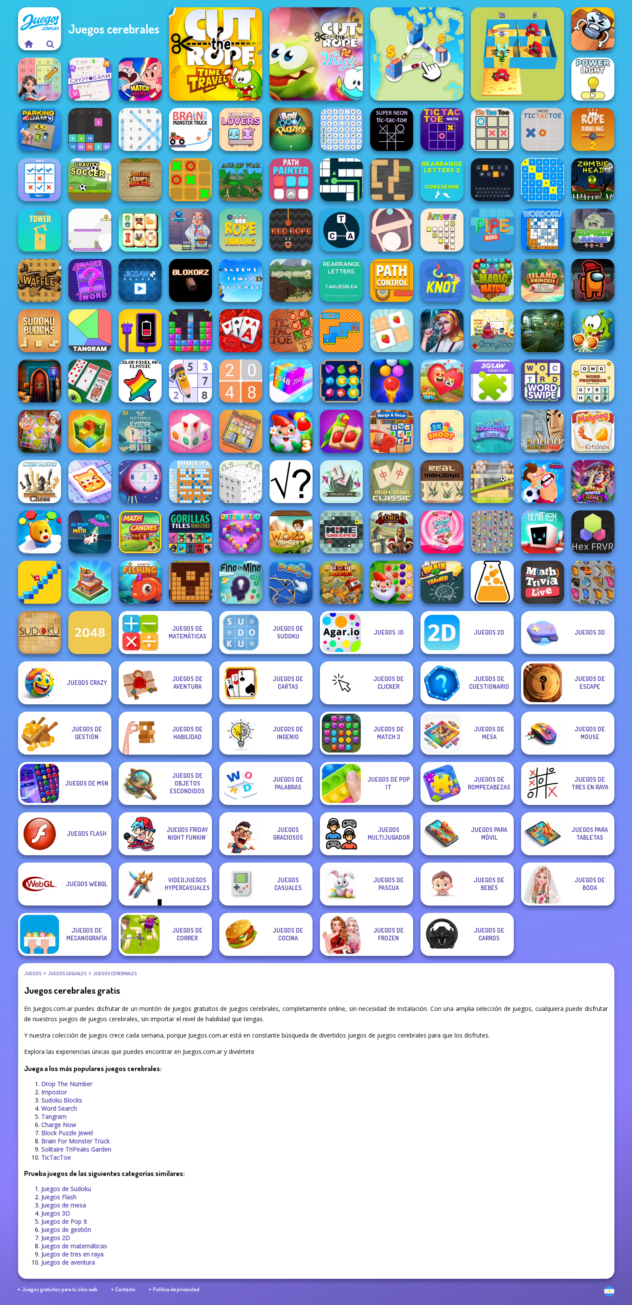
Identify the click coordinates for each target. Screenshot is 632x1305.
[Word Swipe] (542, 380)
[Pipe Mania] (492, 230)
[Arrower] (441, 230)
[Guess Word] (492, 179)
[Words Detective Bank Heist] (542, 431)
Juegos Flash (59, 1197)
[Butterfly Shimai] (492, 431)
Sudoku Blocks (61, 1100)
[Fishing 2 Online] (140, 582)
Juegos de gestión (66, 1229)
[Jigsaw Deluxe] (140, 280)
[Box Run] (89, 431)
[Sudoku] (39, 632)
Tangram (54, 1116)
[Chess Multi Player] (39, 481)
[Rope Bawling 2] (592, 129)
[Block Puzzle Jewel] (190, 330)
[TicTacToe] (291, 330)
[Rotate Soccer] (492, 481)
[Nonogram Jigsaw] (89, 481)
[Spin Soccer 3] (89, 230)
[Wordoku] (542, 230)
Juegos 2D (55, 1238)
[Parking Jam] (39, 129)
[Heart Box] (542, 531)
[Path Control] (391, 280)
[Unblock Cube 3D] (240, 481)
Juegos (32, 973)
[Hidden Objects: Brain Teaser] (441, 330)
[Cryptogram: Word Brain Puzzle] (89, 79)
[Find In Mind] (240, 582)
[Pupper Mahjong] (140, 230)
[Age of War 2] (291, 280)
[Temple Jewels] (341, 380)
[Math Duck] (341, 330)
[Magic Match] (492, 280)
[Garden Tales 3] (291, 431)
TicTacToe (56, 1157)
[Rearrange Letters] (341, 280)
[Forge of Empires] (391, 531)
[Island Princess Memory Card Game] (542, 280)
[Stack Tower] (39, 230)
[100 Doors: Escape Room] (39, 380)
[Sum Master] (39, 79)
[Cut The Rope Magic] (316, 54)
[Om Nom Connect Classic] (592, 330)
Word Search (59, 1108)
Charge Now (58, 1125)
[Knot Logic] (441, 280)
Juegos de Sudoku (66, 1189)
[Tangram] (89, 330)
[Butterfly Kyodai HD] (140, 431)
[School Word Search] (542, 179)
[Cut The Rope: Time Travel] (215, 54)
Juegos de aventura (68, 1262)
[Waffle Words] (39, 280)
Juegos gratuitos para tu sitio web (60, 1289)
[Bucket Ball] (391, 230)
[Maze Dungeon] (341, 179)
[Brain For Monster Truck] (190, 129)
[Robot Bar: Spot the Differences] (542, 330)
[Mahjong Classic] (391, 481)
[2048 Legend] (240, 380)
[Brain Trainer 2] (441, 582)
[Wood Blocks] (190, 582)
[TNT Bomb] (341, 582)
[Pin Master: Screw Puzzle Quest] (592, 28)
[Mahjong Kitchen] (592, 431)
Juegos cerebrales (115, 973)
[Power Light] (592, 79)
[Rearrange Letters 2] (441, 179)
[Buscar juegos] (50, 43)
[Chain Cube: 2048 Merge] (291, 380)
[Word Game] (341, 230)
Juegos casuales (67, 973)
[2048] (89, 632)
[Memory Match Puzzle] (391, 330)
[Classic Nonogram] (190, 481)
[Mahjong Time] (341, 481)
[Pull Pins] (291, 582)
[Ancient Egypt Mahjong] (140, 179)
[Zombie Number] (592, 230)
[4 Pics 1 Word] (89, 280)
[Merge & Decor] (391, 431)
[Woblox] (391, 179)
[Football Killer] (542, 481)
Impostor (54, 1092)
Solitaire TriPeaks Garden (76, 1149)
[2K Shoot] (441, 431)
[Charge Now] (140, 330)
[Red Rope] (291, 230)
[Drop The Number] (89, 129)
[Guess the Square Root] (291, 481)
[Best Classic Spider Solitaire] (89, 380)
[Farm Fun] (441, 380)
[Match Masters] (140, 79)
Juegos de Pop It (64, 1221)
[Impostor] (592, 280)
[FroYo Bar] (441, 531)
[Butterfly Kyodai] (592, 582)
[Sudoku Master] (190, 380)
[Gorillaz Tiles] (190, 531)
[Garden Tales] (391, 582)
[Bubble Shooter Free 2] (391, 380)
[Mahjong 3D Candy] (190, 431)
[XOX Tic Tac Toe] (190, 179)
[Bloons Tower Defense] (240, 280)
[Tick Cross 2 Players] (39, 179)
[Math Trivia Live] (542, 582)
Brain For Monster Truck (75, 1141)
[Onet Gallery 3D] (240, 531)
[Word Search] (140, 129)
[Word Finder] (341, 129)
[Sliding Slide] (240, 431)
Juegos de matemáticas (74, 1246)
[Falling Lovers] (240, 129)
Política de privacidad (176, 1289)
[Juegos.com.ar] (29, 43)
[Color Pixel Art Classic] (140, 380)
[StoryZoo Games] (492, 330)
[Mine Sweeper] (341, 531)
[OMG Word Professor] (592, 380)
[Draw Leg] (39, 582)
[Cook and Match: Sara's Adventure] (39, 431)
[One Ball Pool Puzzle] (291, 129)
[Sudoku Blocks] (39, 330)
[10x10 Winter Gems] (592, 481)
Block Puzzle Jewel (67, 1133)
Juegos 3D (55, 1213)
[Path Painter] (291, 179)
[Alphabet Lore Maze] (517, 54)
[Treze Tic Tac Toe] (542, 129)
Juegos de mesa (63, 1205)
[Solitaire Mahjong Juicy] (341, 431)
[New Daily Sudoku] (140, 481)
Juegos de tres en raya (72, 1254)
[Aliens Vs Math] (89, 531)
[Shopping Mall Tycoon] (89, 582)
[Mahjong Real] (441, 481)
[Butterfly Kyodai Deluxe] (492, 531)
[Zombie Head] (592, 179)
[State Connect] (416, 54)
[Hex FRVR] (592, 531)
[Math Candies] (140, 531)
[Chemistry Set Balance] (190, 230)
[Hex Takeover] (39, 531)
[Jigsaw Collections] (492, 380)
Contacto (125, 1289)
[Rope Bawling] (240, 230)
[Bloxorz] (190, 280)
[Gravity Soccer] (89, 179)
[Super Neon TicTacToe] (391, 129)
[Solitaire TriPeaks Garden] (240, 330)
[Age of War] (240, 179)
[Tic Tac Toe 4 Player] (492, 129)
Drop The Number (66, 1084)
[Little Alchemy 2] (492, 582)
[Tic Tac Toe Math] (441, 129)
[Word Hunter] (291, 531)
